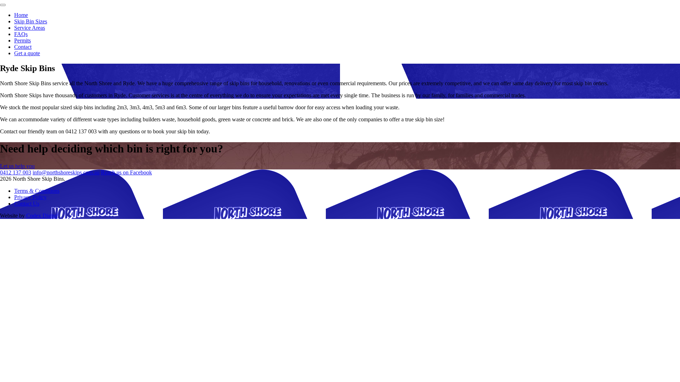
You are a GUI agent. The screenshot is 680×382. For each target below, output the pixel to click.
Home (21, 15)
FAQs (21, 34)
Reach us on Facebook (126, 172)
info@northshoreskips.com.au (66, 172)
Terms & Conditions (37, 191)
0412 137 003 (15, 172)
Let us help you (17, 166)
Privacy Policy (30, 197)
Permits (22, 40)
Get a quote (27, 53)
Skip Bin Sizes (30, 21)
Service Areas (29, 28)
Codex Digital (42, 216)
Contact (23, 47)
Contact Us (26, 204)
